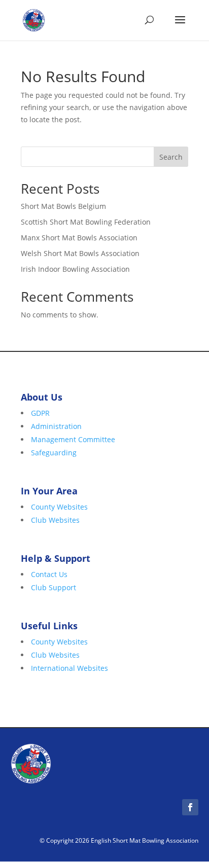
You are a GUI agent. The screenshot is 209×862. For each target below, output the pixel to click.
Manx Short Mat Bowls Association (79, 237)
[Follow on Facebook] (190, 807)
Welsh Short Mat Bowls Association (80, 253)
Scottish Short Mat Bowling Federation (86, 222)
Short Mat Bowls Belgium (63, 206)
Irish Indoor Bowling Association (75, 269)
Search (171, 157)
